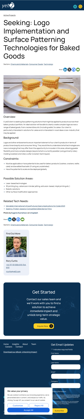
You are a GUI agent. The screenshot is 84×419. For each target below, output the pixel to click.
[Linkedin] (65, 69)
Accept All (28, 410)
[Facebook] (74, 69)
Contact (19, 346)
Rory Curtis (12, 260)
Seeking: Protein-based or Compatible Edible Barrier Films (29, 209)
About (25, 344)
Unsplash (34, 213)
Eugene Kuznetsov (19, 213)
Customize (18, 405)
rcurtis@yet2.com (13, 271)
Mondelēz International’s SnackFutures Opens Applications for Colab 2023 (35, 206)
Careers (8, 346)
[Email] (78, 69)
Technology (48, 64)
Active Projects (10, 15)
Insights (15, 344)
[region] (28, 401)
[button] (75, 6)
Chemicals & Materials (19, 64)
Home (6, 344)
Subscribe (59, 410)
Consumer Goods (36, 64)
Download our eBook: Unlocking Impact (20, 352)
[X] (69, 69)
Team (33, 344)
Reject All (39, 405)
